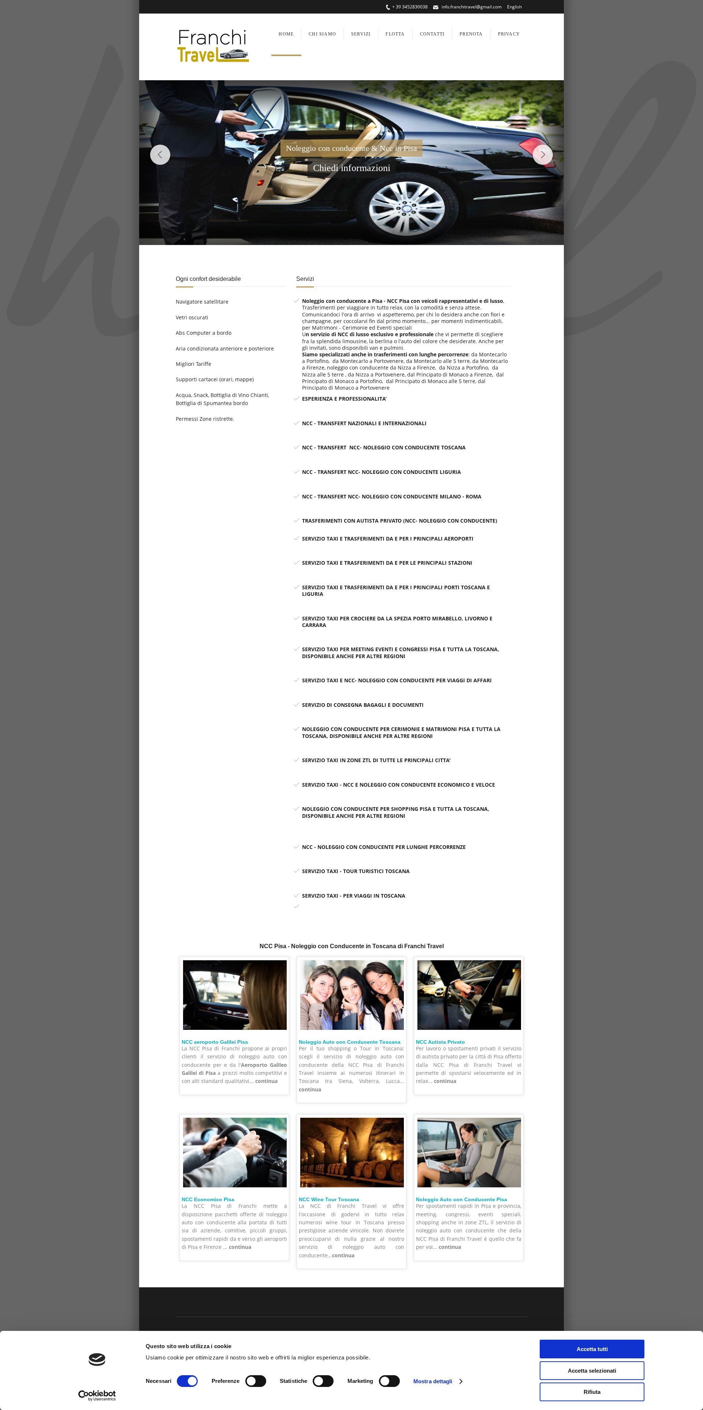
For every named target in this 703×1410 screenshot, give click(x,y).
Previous (160, 155)
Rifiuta (592, 1392)
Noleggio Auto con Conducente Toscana (350, 1042)
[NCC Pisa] (235, 1031)
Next (543, 155)
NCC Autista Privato (440, 1042)
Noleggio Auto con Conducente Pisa (461, 1199)
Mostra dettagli (433, 1381)
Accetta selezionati (592, 1371)
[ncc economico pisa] (235, 1189)
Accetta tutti (592, 1349)
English (514, 7)
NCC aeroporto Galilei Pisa (215, 1042)
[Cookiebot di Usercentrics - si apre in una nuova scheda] (97, 1395)
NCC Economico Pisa (208, 1199)
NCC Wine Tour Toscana (329, 1199)
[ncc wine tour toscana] (352, 1189)
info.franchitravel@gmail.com (471, 7)
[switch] (255, 1381)
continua (266, 1080)
